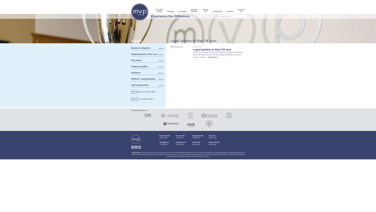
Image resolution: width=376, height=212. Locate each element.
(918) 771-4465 (212, 137)
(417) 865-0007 (196, 137)
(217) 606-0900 (163, 144)
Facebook (132, 147)
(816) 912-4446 (212, 144)
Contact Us (241, 10)
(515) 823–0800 (180, 144)
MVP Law (139, 12)
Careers (229, 11)
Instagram (139, 147)
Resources (217, 11)
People (171, 11)
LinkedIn (136, 147)
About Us (205, 10)
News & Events (194, 10)
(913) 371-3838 (163, 137)
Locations (182, 11)
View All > (161, 48)
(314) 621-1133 (180, 137)
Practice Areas (159, 10)
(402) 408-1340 (196, 144)
